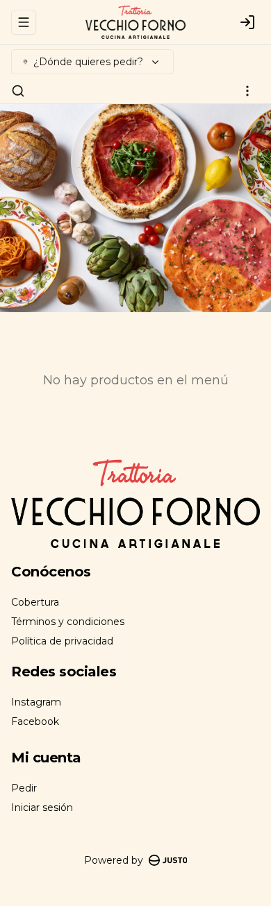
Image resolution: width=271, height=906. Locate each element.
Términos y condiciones (67, 621)
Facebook (35, 721)
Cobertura (35, 602)
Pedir (24, 788)
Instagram (36, 702)
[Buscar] (18, 91)
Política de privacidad (62, 641)
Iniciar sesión (42, 807)
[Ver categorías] (247, 90)
